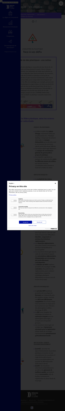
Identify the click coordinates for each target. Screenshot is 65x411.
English (11, 183)
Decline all (39, 222)
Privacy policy (12, 195)
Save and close (32, 225)
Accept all (25, 222)
